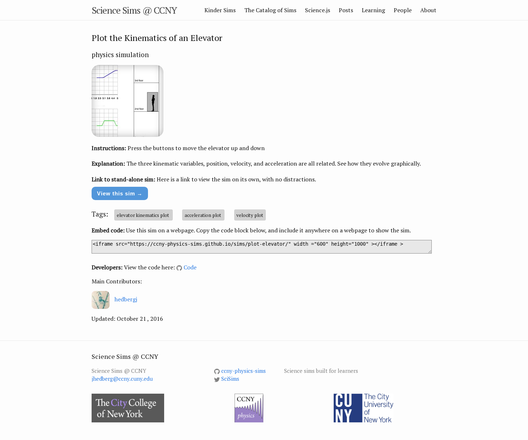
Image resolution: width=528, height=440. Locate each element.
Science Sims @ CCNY (134, 10)
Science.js (317, 10)
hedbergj (126, 299)
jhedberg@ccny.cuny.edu (122, 378)
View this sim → (120, 193)
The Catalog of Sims (270, 10)
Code (190, 267)
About (428, 10)
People (403, 10)
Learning (373, 10)
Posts (346, 10)
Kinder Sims (220, 10)
